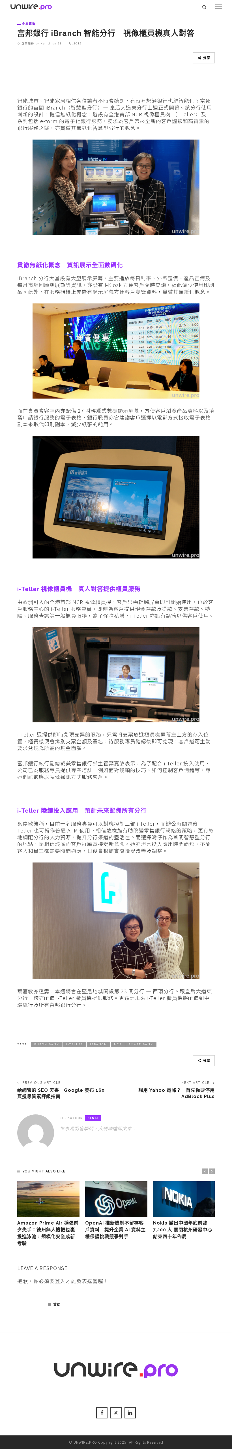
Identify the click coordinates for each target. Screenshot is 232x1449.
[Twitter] (116, 1412)
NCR (118, 1044)
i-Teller (74, 1044)
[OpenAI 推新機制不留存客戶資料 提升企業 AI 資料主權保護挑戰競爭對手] (116, 1199)
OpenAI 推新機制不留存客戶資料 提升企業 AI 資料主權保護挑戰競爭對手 (115, 1230)
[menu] (218, 6)
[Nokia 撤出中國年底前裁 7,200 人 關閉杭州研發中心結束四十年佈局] (184, 1199)
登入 (60, 1281)
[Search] (204, 7)
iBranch (98, 1044)
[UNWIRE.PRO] (31, 6)
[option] (48, 1214)
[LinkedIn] (130, 1412)
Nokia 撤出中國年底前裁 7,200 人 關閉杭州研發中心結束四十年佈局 (182, 1230)
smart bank (141, 1044)
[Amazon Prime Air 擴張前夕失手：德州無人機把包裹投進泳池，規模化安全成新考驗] (48, 1199)
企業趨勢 (29, 23)
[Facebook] (102, 1412)
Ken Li (45, 43)
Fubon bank (46, 1044)
